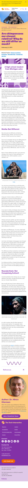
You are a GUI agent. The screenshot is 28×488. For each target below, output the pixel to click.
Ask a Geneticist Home (11, 416)
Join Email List (8, 461)
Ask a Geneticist (12, 27)
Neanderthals (11, 54)
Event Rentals (18, 432)
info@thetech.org (6, 455)
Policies (4, 479)
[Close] (25, 2)
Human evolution (16, 52)
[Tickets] (21, 9)
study (12, 345)
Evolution (4, 54)
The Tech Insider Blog (7, 432)
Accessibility (5, 429)
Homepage (4, 27)
